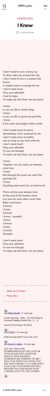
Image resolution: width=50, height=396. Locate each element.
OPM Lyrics (25, 5)
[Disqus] (25, 342)
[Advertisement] (25, 56)
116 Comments (27, 32)
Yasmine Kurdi (25, 18)
